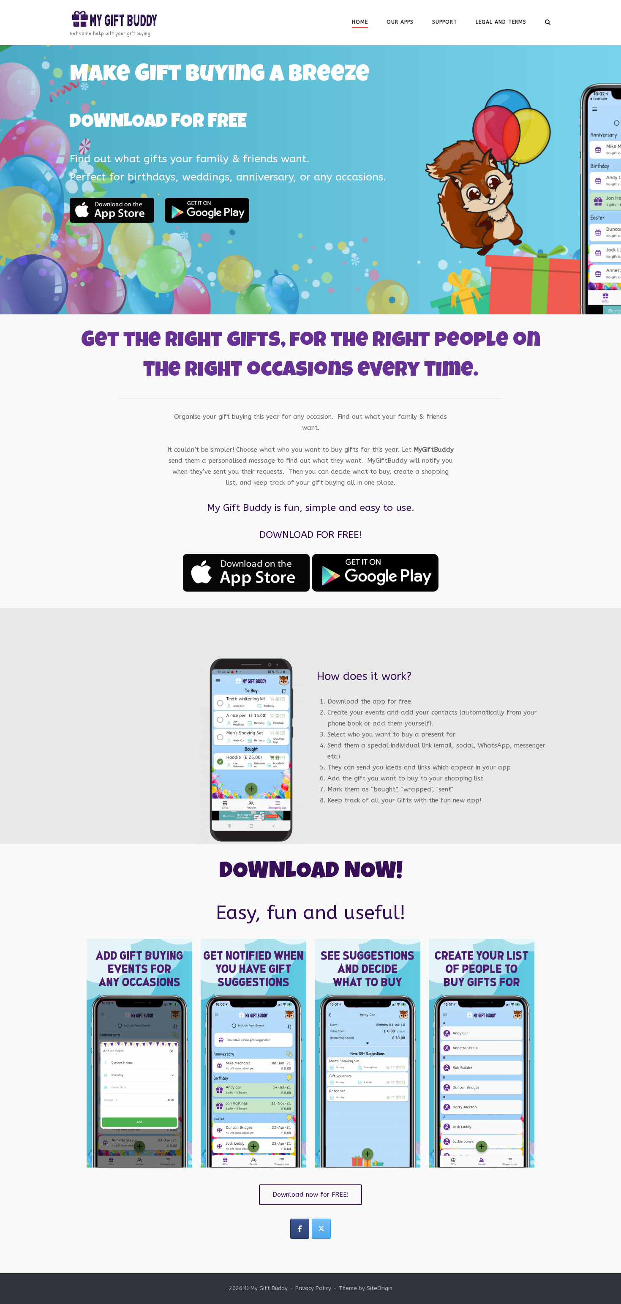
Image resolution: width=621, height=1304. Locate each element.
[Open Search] (547, 22)
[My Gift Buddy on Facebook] (299, 1229)
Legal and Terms (501, 22)
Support (444, 22)
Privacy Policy (313, 1288)
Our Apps (400, 22)
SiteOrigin (379, 1288)
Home (360, 22)
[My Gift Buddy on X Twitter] (321, 1229)
